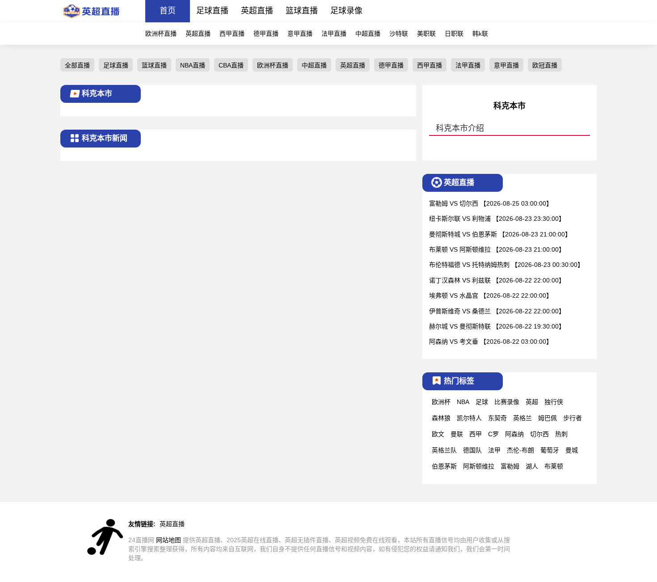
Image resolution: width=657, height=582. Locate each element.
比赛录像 (506, 401)
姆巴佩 (547, 418)
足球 (482, 401)
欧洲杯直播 (161, 33)
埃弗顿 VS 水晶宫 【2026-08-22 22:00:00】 (490, 295)
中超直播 (367, 33)
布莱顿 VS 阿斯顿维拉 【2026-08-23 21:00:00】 (497, 249)
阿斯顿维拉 (478, 466)
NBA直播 (192, 65)
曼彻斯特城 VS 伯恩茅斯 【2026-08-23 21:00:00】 (500, 234)
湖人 (532, 466)
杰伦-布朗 (520, 450)
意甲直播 (299, 33)
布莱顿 (553, 466)
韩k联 (480, 33)
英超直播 (257, 10)
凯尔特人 (469, 418)
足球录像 (346, 10)
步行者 (572, 418)
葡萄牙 (549, 450)
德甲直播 (265, 33)
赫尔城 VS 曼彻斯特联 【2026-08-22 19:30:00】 (497, 326)
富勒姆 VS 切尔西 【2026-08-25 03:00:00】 (490, 203)
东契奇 (497, 418)
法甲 (494, 450)
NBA (463, 401)
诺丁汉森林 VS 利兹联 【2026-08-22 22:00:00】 (497, 280)
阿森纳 (514, 434)
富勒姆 (510, 466)
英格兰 (522, 418)
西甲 (475, 434)
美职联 (426, 33)
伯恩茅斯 (444, 466)
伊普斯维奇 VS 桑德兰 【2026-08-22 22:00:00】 (497, 311)
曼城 (571, 450)
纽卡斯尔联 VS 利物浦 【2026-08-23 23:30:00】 (497, 218)
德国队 (472, 450)
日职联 (454, 33)
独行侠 (553, 401)
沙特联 (398, 33)
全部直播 (77, 65)
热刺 (561, 434)
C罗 (493, 434)
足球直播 (212, 10)
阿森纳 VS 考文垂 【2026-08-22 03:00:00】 (490, 341)
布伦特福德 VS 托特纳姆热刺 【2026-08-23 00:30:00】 (506, 264)
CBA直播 (231, 65)
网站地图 (168, 540)
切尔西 (539, 434)
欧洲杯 (441, 401)
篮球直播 (302, 10)
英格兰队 (444, 450)
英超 (532, 401)
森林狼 (441, 418)
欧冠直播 (544, 65)
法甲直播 (333, 33)
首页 (168, 10)
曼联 (457, 434)
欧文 (438, 434)
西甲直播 (231, 33)
